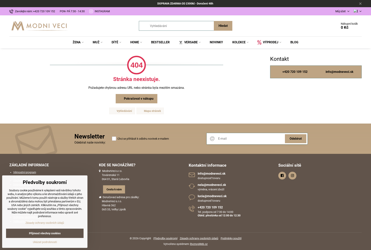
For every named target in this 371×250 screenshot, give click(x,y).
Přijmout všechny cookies (45, 233)
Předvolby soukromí (165, 238)
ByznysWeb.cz (199, 244)
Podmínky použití (231, 238)
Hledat (223, 26)
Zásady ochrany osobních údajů (199, 238)
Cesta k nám (114, 189)
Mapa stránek (152, 110)
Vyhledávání (124, 110)
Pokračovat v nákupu (138, 98)
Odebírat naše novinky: (90, 142)
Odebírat (296, 138)
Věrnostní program (24, 172)
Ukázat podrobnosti (45, 242)
